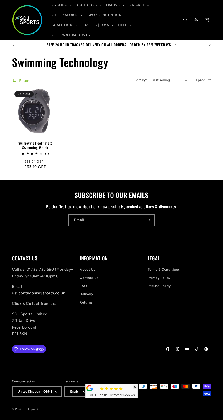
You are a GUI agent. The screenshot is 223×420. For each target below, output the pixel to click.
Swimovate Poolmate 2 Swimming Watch (35, 145)
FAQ (83, 286)
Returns (86, 302)
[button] (61, 5)
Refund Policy (159, 286)
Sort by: (140, 80)
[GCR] (90, 388)
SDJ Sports (31, 409)
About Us (87, 269)
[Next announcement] (210, 44)
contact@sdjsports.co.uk (42, 293)
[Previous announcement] (13, 44)
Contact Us (89, 278)
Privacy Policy (159, 278)
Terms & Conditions (164, 269)
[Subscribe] (148, 220)
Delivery (86, 294)
